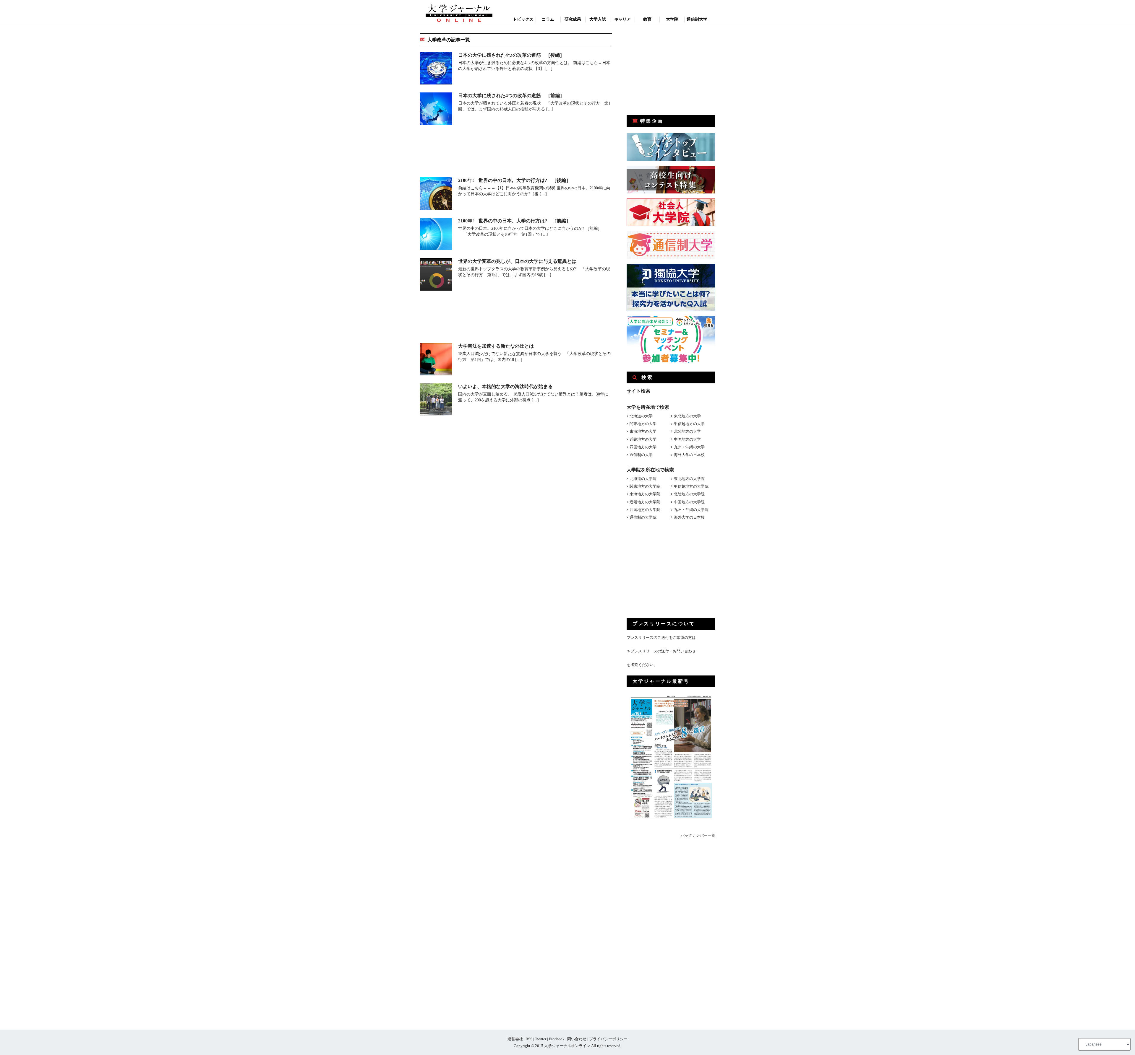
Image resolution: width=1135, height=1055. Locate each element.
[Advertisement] (516, 152)
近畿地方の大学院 (645, 502)
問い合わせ (576, 1039)
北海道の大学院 (643, 478)
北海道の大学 (641, 416)
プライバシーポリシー (608, 1039)
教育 (647, 19)
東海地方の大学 (643, 431)
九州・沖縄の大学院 (691, 509)
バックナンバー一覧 (698, 835)
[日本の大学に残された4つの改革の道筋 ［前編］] (436, 109)
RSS (529, 1039)
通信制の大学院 (643, 517)
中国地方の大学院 (689, 502)
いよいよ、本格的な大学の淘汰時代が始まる (505, 386)
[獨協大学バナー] (671, 310)
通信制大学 (697, 19)
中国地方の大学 (687, 439)
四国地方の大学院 (645, 509)
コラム (548, 19)
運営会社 (515, 1039)
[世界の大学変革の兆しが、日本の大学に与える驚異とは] (436, 275)
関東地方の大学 (643, 423)
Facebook (557, 1039)
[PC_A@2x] (671, 362)
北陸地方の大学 (687, 431)
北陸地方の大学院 (689, 494)
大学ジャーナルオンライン (567, 1045)
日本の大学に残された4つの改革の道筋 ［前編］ (511, 95)
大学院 (672, 19)
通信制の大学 (641, 454)
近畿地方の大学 (643, 439)
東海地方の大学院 (645, 494)
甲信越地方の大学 (689, 423)
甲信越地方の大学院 (691, 486)
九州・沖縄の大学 (689, 447)
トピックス (523, 19)
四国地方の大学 (643, 447)
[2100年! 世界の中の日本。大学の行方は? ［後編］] (436, 194)
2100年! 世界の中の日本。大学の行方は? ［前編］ (514, 220)
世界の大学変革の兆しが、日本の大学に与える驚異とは (517, 261)
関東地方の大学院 (645, 486)
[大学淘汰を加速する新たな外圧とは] (436, 360)
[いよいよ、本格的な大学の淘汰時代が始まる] (436, 400)
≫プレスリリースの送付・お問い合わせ (661, 651)
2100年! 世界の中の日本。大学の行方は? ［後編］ (514, 180)
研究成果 (573, 19)
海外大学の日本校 (689, 454)
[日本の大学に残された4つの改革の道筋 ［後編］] (436, 69)
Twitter (540, 1039)
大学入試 (597, 19)
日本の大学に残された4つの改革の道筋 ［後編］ (511, 55)
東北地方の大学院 (689, 478)
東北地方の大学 (687, 416)
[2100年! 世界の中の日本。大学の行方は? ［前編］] (436, 235)
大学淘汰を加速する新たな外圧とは (496, 346)
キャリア (622, 19)
